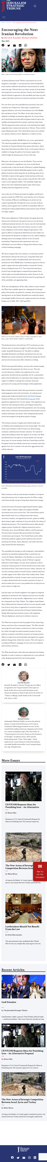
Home (3, 22)
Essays (9, 22)
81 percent (31, 399)
